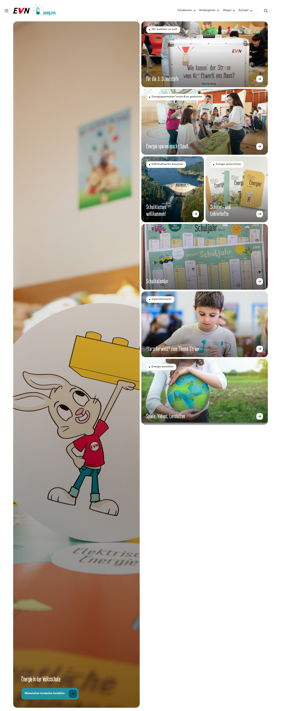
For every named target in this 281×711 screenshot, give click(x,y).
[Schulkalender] (259, 281)
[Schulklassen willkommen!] (195, 214)
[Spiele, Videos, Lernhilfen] (259, 416)
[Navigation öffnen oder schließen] (6, 11)
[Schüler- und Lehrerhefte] (259, 214)
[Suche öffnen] (266, 11)
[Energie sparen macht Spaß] (259, 146)
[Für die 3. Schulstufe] (259, 79)
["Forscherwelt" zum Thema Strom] (259, 349)
